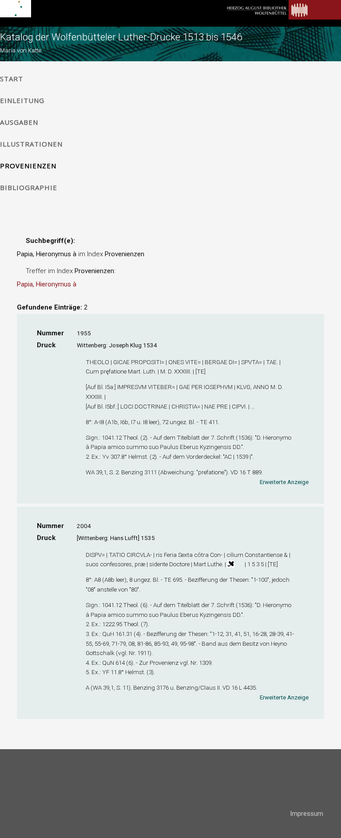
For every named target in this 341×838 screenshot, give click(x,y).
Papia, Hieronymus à (46, 284)
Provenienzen (28, 165)
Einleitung (22, 100)
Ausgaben (19, 122)
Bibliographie (28, 187)
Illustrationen (31, 143)
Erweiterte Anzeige (284, 481)
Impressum (306, 814)
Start (11, 78)
